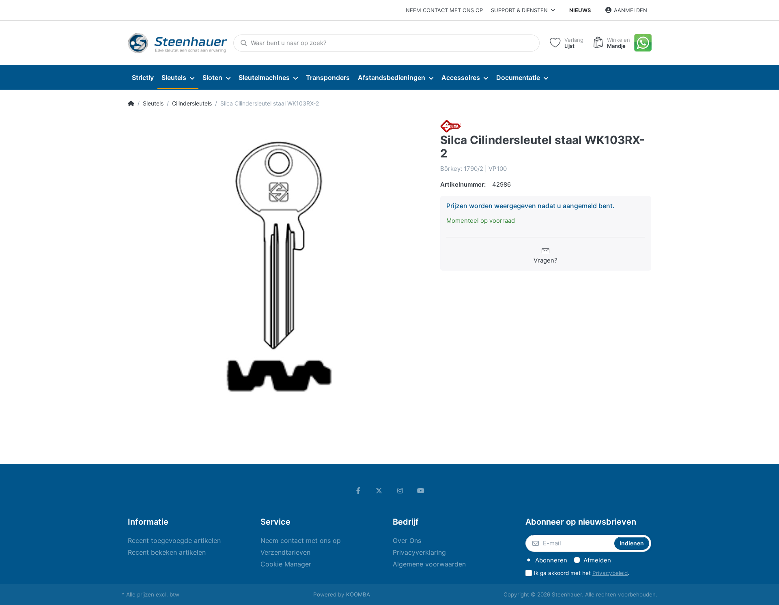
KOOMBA (358, 594)
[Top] (131, 103)
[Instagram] (400, 491)
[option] (278, 270)
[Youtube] (421, 491)
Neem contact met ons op (444, 10)
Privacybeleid (610, 573)
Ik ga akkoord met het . (581, 573)
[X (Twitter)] (379, 491)
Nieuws (580, 10)
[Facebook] (358, 491)
